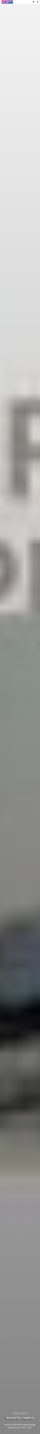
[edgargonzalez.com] (7, 2)
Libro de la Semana (20, 1413)
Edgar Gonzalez (29, 1424)
